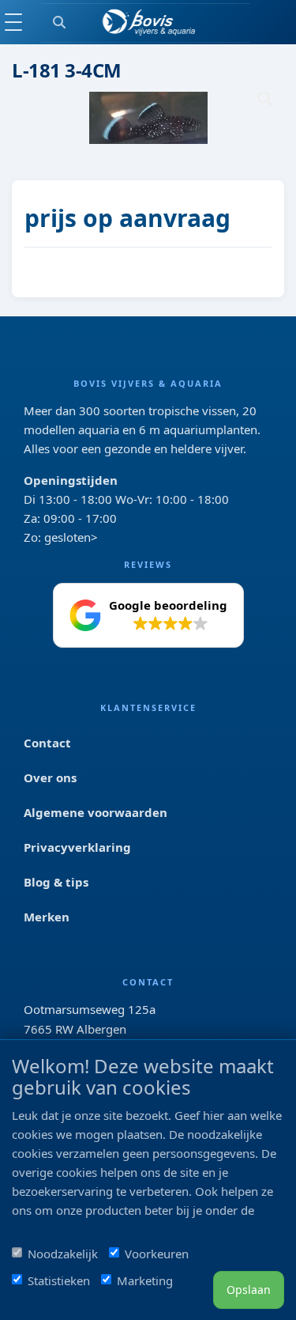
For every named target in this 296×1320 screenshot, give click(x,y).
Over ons (50, 777)
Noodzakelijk (63, 1253)
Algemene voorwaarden (95, 812)
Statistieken (59, 1280)
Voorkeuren (157, 1253)
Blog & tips (56, 882)
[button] (148, 615)
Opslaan (249, 1289)
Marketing (145, 1280)
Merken (46, 917)
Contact (47, 743)
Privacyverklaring (77, 847)
